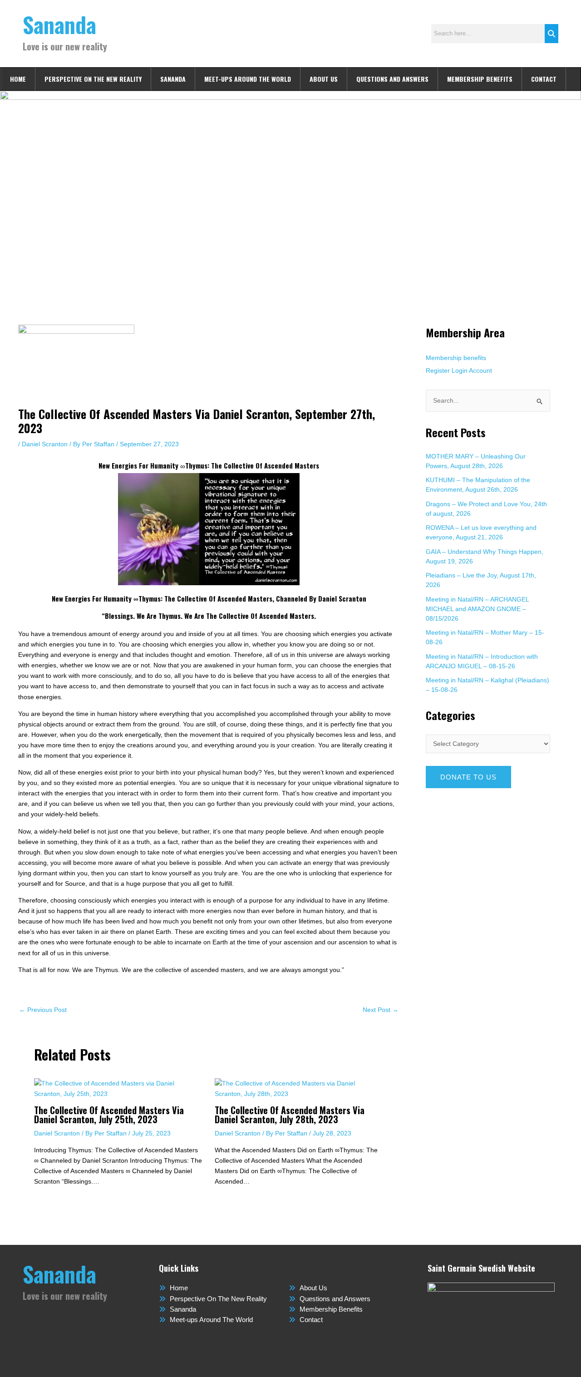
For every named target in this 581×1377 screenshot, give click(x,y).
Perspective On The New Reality (93, 79)
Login (460, 370)
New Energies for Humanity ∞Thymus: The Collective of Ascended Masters (208, 465)
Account (480, 370)
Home (18, 79)
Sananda (59, 24)
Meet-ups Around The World (247, 79)
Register (438, 370)
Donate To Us (468, 777)
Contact (543, 79)
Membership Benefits (479, 79)
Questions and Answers (392, 79)
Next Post (381, 1010)
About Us (324, 79)
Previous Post (43, 1010)
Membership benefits (456, 357)
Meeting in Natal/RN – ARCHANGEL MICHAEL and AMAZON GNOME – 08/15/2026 (477, 609)
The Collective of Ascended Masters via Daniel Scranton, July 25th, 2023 (109, 1114)
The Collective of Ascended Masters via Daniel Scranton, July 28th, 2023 (289, 1114)
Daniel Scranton (45, 444)
